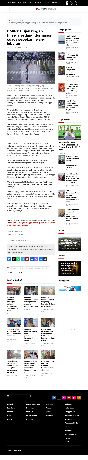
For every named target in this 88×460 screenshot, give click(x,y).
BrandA (68, 430)
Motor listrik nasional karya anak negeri (68, 319)
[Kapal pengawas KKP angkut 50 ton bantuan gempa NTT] (61, 56)
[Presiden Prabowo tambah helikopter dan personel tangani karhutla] (31, 290)
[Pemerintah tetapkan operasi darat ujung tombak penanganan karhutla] (14, 354)
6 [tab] (76, 275)
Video (61, 255)
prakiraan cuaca (15, 272)
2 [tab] (66, 253)
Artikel (48, 412)
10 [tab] (73, 278)
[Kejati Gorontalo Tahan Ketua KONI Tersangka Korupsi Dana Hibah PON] (61, 177)
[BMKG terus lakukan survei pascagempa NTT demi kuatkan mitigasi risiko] (48, 322)
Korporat (68, 438)
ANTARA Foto (70, 434)
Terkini (30, 2)
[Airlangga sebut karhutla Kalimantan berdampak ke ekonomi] (48, 354)
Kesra (21, 20)
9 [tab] (70, 278)
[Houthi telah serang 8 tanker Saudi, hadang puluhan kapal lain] (61, 39)
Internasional (31, 415)
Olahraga (49, 404)
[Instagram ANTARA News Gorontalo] (76, 2)
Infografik (64, 280)
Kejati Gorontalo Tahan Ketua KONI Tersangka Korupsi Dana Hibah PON (72, 178)
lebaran (29, 268)
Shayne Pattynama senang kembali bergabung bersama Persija (72, 71)
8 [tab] (66, 278)
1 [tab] (63, 253)
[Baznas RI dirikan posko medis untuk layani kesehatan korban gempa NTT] (31, 354)
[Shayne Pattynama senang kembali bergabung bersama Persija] (61, 70)
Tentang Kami (70, 419)
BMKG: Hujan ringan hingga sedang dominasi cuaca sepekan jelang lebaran (38, 23)
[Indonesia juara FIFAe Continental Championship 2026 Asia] (69, 132)
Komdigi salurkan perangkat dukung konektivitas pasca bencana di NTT (13, 304)
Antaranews (12, 2)
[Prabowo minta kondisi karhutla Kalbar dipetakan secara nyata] (14, 322)
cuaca (20, 268)
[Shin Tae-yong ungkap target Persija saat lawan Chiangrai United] (61, 87)
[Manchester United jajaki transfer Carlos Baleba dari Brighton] (61, 104)
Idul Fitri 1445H (41, 268)
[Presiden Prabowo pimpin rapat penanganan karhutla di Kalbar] (31, 322)
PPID (67, 442)
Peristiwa (30, 408)
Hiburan (29, 419)
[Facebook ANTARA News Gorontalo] (67, 2)
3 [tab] (70, 253)
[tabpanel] (69, 243)
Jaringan (68, 404)
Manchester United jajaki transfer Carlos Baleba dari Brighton (72, 105)
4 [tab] (73, 253)
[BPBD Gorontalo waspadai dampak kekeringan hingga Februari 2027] (61, 213)
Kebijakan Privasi (72, 415)
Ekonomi (29, 412)
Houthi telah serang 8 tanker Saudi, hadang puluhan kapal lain (72, 40)
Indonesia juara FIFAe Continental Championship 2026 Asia (69, 146)
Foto (61, 230)
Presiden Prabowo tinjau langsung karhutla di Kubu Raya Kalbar (48, 301)
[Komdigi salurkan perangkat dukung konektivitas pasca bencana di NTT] (14, 290)
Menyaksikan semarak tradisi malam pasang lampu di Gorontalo (69, 265)
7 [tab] (79, 275)
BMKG (13, 268)
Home (13, 20)
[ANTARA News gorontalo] (46, 9)
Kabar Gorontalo (33, 404)
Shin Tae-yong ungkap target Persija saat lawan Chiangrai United (72, 88)
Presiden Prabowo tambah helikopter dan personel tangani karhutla (31, 301)
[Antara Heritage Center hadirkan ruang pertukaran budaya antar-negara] (61, 159)
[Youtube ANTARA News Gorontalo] (67, 4)
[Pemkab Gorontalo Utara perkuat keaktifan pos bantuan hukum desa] (61, 194)
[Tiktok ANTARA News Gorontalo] (72, 4)
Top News (47, 2)
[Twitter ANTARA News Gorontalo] (71, 2)
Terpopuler (38, 2)
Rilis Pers (55, 2)
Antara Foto (22, 2)
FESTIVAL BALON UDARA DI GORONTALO (69, 243)
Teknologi (50, 408)
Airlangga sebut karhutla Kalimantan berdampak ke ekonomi (47, 365)
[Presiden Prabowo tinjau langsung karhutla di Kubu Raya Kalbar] (48, 290)
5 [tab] (76, 253)
